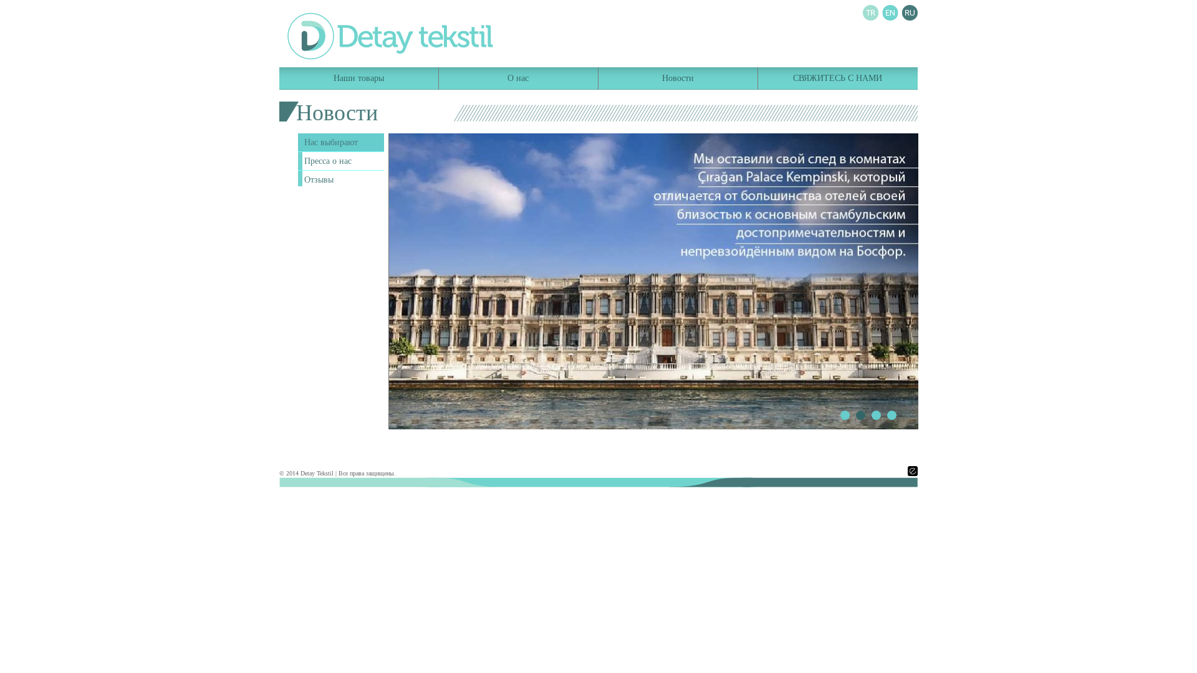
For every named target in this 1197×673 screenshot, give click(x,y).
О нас (518, 78)
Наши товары (359, 78)
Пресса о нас (328, 161)
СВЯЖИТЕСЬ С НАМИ (837, 78)
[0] (845, 415)
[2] (876, 415)
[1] (860, 415)
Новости (678, 78)
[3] (892, 415)
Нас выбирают (331, 142)
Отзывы (319, 179)
